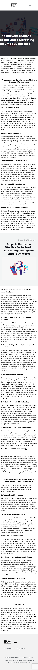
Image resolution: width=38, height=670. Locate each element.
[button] (30, 5)
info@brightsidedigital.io (14, 648)
